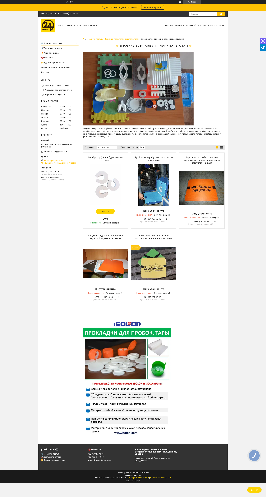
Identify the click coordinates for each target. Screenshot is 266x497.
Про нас (202, 25)
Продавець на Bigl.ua (133, 475)
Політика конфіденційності (160, 478)
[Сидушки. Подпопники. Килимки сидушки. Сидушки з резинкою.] (105, 263)
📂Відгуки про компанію (53, 62)
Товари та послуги (184, 25)
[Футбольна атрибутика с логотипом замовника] (153, 185)
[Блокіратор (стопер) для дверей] (105, 184)
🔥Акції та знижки (50, 53)
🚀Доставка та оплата (51, 457)
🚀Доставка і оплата (51, 48)
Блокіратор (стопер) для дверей (105, 157)
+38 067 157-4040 (95, 454)
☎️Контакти (47, 57)
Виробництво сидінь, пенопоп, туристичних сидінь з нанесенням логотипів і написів (202, 160)
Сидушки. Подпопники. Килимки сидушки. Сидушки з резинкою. (105, 237)
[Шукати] (221, 14)
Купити (105, 211)
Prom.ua (146, 473)
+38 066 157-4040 (96, 457)
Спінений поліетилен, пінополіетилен (122, 39)
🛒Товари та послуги (51, 43)
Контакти (212, 25)
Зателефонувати (153, 7)
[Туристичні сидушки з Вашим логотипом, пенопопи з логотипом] (153, 263)
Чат (256, 490)
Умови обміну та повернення (56, 67)
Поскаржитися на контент (139, 478)
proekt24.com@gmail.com (55, 152)
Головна (168, 25)
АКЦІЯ (221, 25)
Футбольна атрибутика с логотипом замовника (154, 159)
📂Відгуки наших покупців (53, 460)
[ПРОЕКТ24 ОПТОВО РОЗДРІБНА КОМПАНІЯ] (48, 25)
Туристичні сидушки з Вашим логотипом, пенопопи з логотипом (153, 237)
